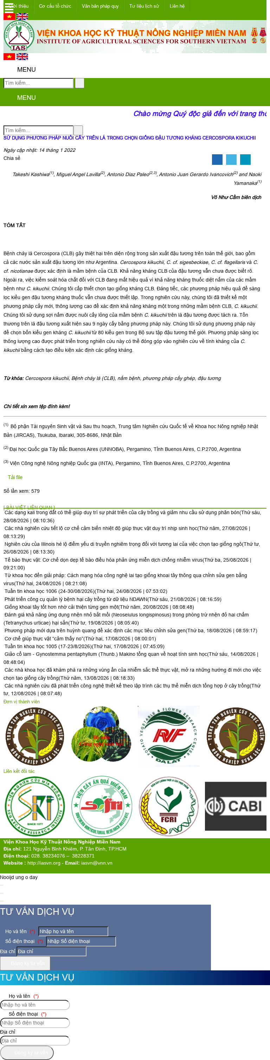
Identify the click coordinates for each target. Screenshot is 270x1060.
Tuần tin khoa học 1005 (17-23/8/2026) (85, 646)
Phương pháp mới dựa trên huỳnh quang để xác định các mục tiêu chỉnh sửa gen (131, 630)
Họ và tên (19, 931)
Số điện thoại (23, 941)
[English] (22, 18)
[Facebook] (217, 160)
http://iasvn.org (43, 863)
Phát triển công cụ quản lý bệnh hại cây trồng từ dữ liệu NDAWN (113, 599)
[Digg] (245, 160)
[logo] (135, 49)
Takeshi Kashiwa (30, 174)
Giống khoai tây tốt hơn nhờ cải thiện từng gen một (99, 607)
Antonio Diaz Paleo (128, 174)
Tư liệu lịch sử (144, 6)
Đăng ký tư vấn (27, 963)
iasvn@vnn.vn (96, 863)
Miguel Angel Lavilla (78, 174)
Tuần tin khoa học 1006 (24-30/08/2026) (86, 591)
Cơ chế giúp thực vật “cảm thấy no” (80, 638)
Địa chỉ (7, 951)
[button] (9, 70)
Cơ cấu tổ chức (55, 6)
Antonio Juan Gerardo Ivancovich (196, 174)
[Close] (2, 885)
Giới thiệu (18, 6)
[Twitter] (231, 160)
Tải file (15, 477)
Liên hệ (177, 6)
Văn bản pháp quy (100, 6)
